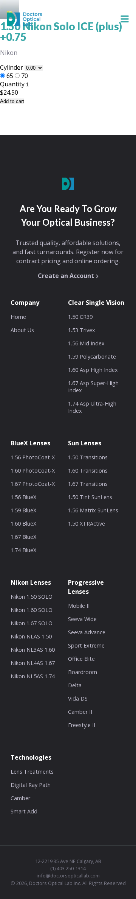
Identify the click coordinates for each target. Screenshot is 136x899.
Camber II (80, 711)
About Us (22, 330)
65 (9, 76)
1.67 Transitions (88, 483)
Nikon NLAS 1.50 (31, 636)
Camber (20, 798)
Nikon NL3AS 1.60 (33, 649)
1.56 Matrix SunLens (93, 510)
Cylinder (12, 67)
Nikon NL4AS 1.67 (33, 662)
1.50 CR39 (80, 316)
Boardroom (82, 672)
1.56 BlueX (23, 497)
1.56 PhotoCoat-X (33, 457)
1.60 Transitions (88, 470)
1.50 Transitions (88, 457)
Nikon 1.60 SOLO (32, 609)
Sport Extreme (86, 645)
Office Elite (81, 658)
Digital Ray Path (31, 784)
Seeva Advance (86, 632)
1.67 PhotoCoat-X (33, 483)
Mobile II (79, 605)
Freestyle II (81, 725)
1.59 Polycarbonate (92, 356)
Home (18, 316)
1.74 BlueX (23, 550)
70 (24, 76)
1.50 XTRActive (86, 523)
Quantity (12, 84)
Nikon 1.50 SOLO (32, 596)
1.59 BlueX (23, 510)
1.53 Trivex (81, 330)
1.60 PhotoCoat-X (33, 470)
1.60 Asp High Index (93, 369)
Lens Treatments (32, 771)
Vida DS (78, 698)
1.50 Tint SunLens (90, 497)
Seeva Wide (82, 619)
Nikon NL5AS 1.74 (33, 676)
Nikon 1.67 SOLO (32, 623)
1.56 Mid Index (86, 343)
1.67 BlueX (23, 536)
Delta (75, 685)
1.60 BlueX (23, 523)
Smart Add (24, 811)
